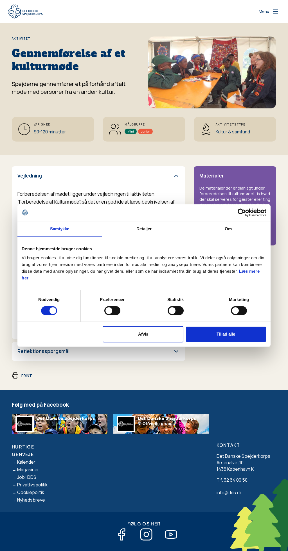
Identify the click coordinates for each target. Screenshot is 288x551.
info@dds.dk (229, 492)
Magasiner (28, 469)
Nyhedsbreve (31, 500)
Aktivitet (21, 38)
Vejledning (29, 175)
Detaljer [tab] (144, 228)
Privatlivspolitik (32, 485)
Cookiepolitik (30, 492)
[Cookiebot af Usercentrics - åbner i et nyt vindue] (241, 212)
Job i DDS (26, 477)
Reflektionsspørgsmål (43, 351)
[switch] (112, 310)
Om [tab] (228, 228)
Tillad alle (226, 334)
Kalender (26, 462)
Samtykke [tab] (59, 228)
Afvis (143, 334)
